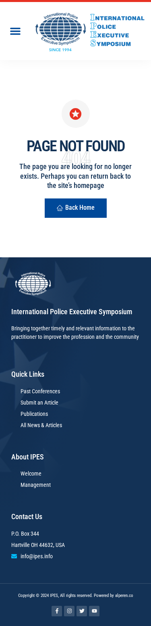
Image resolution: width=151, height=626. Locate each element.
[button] (15, 31)
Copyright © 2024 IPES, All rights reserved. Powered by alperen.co (75, 595)
